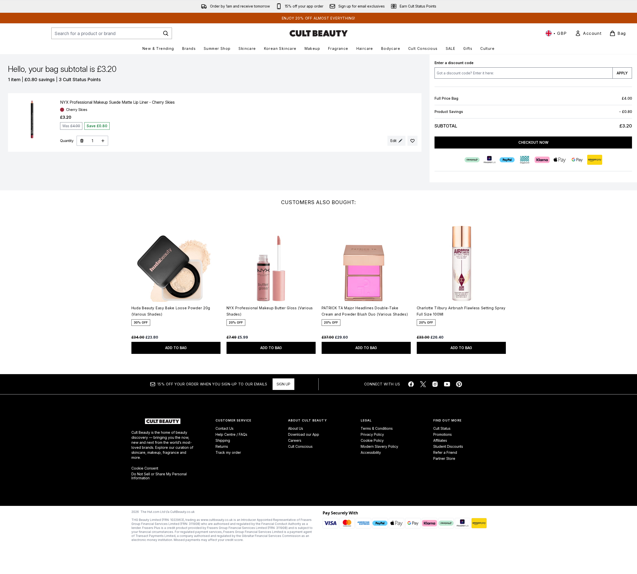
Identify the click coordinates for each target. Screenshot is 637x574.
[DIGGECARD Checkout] (524, 160)
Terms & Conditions (377, 428)
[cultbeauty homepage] (318, 33)
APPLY (622, 73)
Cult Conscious (300, 446)
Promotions (442, 434)
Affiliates (440, 440)
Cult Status (442, 428)
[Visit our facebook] (411, 384)
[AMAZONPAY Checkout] (594, 160)
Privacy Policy (372, 434)
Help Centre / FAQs (231, 434)
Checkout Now (533, 142)
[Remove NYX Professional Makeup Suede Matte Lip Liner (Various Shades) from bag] (82, 141)
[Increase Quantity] (103, 141)
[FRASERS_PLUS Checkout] (489, 160)
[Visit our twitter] (423, 384)
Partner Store (444, 458)
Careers (294, 440)
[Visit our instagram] (435, 384)
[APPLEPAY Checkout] (559, 160)
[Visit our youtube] (447, 384)
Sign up (283, 384)
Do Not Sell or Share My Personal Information (159, 476)
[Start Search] (166, 33)
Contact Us (225, 428)
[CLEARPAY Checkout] (472, 160)
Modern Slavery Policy (379, 446)
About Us (295, 428)
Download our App (303, 434)
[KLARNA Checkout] (542, 160)
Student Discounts (448, 446)
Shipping (223, 440)
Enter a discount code (454, 63)
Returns (222, 446)
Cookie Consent (144, 468)
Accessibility (371, 452)
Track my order (228, 452)
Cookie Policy (372, 440)
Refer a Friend (445, 452)
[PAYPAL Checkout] (507, 160)
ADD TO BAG (176, 348)
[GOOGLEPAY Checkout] (577, 160)
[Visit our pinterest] (459, 384)
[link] (588, 33)
